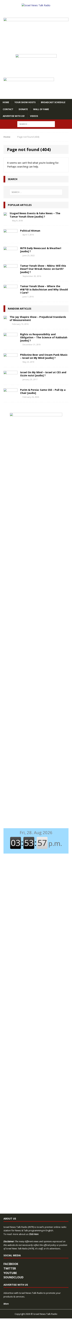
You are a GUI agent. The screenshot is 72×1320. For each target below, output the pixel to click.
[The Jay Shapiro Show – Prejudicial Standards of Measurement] (5, 317)
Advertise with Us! (14, 116)
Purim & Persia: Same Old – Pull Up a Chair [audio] (43, 391)
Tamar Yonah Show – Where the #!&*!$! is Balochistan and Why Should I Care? (44, 289)
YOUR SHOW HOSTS (25, 102)
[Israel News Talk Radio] (36, 5)
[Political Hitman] (10, 237)
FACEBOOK (10, 1264)
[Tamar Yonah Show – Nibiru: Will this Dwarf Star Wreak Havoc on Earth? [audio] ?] (10, 272)
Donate (23, 109)
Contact (8, 109)
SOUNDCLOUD (13, 1277)
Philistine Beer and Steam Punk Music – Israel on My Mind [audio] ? (44, 356)
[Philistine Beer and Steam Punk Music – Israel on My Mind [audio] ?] (10, 361)
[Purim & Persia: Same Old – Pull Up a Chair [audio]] (10, 396)
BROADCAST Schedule (53, 102)
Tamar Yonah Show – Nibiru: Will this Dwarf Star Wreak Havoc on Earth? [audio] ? (43, 269)
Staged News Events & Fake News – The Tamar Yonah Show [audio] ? (35, 215)
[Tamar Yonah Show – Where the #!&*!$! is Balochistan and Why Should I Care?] (10, 293)
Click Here (33, 1234)
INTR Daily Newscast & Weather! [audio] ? (40, 250)
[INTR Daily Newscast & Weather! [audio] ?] (10, 255)
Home (6, 102)
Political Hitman (30, 230)
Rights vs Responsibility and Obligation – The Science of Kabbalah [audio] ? (43, 337)
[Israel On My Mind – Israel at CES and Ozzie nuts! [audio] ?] (10, 379)
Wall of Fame (41, 109)
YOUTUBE (10, 1273)
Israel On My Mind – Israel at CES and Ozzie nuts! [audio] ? (43, 374)
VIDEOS (34, 116)
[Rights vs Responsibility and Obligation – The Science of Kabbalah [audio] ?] (10, 341)
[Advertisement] (36, 494)
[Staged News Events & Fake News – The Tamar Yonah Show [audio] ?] (5, 213)
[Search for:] (36, 124)
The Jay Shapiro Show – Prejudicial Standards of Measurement (38, 318)
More (6, 1303)
